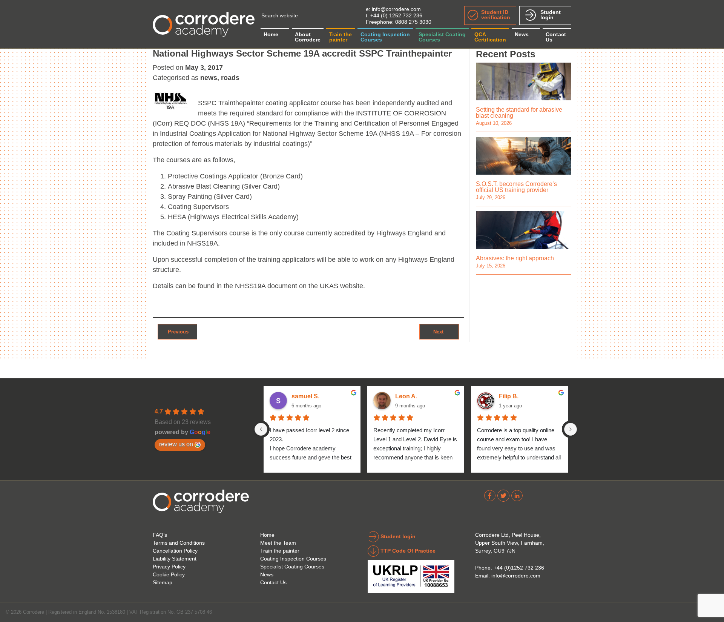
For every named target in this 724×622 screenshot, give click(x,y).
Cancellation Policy (175, 551)
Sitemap (162, 582)
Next (439, 332)
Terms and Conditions (179, 543)
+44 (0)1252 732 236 (519, 568)
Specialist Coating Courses (292, 567)
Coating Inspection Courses (293, 559)
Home (271, 34)
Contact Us (273, 582)
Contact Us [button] (556, 37)
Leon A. (406, 396)
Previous (177, 332)
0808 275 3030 (413, 22)
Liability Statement (174, 559)
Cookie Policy (169, 574)
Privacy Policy (169, 567)
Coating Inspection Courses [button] (385, 37)
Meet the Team (278, 543)
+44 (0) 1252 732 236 (396, 15)
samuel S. (305, 396)
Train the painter (279, 551)
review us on (176, 444)
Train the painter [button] (340, 37)
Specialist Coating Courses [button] (442, 37)
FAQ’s (160, 535)
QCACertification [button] (490, 37)
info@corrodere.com (396, 9)
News (522, 34)
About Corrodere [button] (308, 37)
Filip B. (508, 396)
